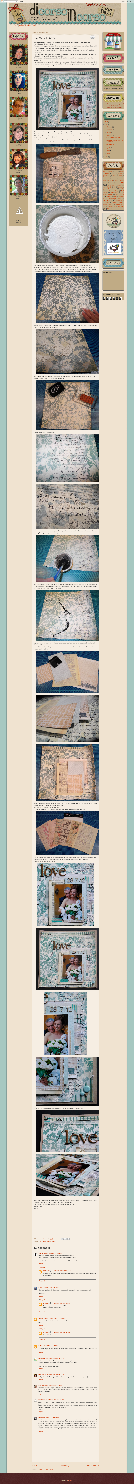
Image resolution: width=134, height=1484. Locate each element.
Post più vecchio (93, 1466)
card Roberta (106, 178)
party (115, 196)
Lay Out (44, 1241)
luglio (108, 150)
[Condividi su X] (66, 1239)
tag (114, 206)
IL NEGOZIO (22, 26)
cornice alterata (119, 180)
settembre (110, 135)
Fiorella (109, 187)
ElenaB (119, 185)
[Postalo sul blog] (64, 1239)
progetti (49, 1241)
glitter (104, 189)
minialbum (114, 192)
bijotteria (120, 173)
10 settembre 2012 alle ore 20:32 (51, 1287)
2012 (106, 124)
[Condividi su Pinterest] (69, 1239)
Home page (65, 1466)
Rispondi (40, 1263)
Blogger (70, 1480)
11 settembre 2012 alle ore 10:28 (54, 1358)
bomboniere (106, 175)
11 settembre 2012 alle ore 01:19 (52, 1345)
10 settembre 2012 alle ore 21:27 (58, 1318)
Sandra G (119, 204)
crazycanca (41, 1399)
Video (109, 209)
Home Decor (112, 189)
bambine (107, 173)
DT (40, 1241)
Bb (113, 173)
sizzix (104, 206)
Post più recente (38, 1466)
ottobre (109, 132)
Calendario (106, 177)
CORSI (29, 26)
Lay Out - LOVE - (111, 144)
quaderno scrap (117, 202)
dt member (111, 185)
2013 (106, 122)
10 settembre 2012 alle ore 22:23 (61, 1270)
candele (113, 177)
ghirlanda (120, 187)
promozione (106, 202)
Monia (40, 1345)
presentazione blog (115, 198)
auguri (105, 171)
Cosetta (40, 1253)
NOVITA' (34, 26)
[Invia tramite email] (62, 1239)
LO (106, 190)
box (114, 175)
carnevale (114, 178)
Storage (110, 206)
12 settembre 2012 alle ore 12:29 (52, 1385)
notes (117, 194)
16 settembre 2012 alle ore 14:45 (55, 1399)
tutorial (54, 1241)
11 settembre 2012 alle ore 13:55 (54, 1374)
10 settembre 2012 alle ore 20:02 (53, 1253)
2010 (106, 157)
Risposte (42, 1267)
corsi (106, 182)
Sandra (111, 204)
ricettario (105, 204)
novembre (110, 130)
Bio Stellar (41, 1358)
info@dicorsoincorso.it (110, 90)
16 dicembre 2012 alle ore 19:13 (51, 1417)
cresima (117, 182)
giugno (109, 153)
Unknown (44, 1239)
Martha (40, 1385)
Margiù (117, 191)
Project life (119, 200)
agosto (109, 148)
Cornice (110, 180)
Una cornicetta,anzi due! (113, 137)
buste (120, 175)
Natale (110, 194)
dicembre (109, 127)
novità (122, 194)
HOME (16, 26)
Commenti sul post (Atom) (45, 1469)
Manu (40, 1287)
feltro (104, 187)
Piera (40, 1417)
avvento (111, 171)
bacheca (122, 171)
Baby (116, 171)
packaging (109, 196)
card (119, 177)
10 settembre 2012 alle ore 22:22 (61, 1303)
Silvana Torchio (43, 1318)
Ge (114, 187)
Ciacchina (41, 1374)
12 (92, 37)
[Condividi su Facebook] (67, 1239)
